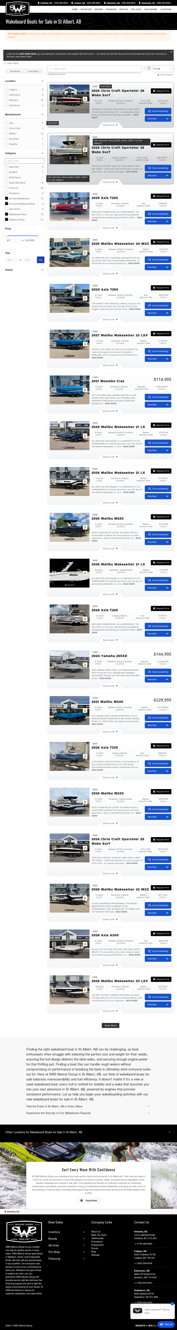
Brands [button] (99, 9)
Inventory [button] (86, 9)
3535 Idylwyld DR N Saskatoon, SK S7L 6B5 (146, 1295)
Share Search (166, 74)
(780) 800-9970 (128, 3)
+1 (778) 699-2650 (143, 1243)
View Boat (152, 118)
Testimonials (97, 1238)
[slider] (6, 235)
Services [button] (53, 1245)
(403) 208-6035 (93, 3)
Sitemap (95, 1254)
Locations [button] (165, 9)
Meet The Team (98, 1234)
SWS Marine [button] (150, 9)
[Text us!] (166, 1324)
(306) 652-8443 (163, 3)
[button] (168, 34)
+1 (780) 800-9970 (143, 1282)
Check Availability (160, 111)
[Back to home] (18, 8)
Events (94, 1248)
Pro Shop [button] (136, 9)
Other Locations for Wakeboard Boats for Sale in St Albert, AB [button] (44, 1132)
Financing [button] (111, 9)
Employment (97, 1244)
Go (40, 259)
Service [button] (123, 9)
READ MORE (132, 171)
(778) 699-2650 (60, 3)
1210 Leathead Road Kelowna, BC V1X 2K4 (145, 1236)
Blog (93, 1251)
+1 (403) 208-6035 (143, 1263)
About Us (95, 1231)
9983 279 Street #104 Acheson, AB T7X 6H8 (145, 1275)
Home (75, 9)
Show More (111, 1025)
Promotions (96, 1241)
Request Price (162, 91)
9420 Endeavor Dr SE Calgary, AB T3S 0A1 (145, 1256)
